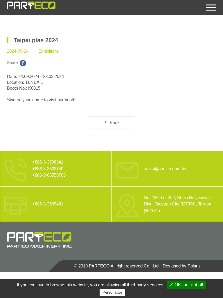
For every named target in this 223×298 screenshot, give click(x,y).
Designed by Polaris (182, 265)
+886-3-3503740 (47, 168)
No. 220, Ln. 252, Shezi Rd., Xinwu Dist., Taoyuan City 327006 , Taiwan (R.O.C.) (177, 204)
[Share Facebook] (23, 62)
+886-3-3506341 (47, 161)
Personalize (112, 292)
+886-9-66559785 (49, 175)
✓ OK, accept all (186, 284)
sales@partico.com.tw (165, 168)
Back (114, 122)
